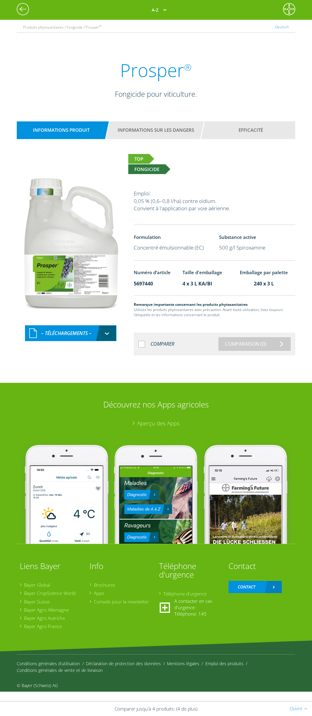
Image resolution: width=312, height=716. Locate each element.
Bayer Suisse (37, 602)
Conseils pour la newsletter (121, 602)
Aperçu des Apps (158, 423)
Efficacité (251, 130)
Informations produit (61, 130)
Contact (246, 587)
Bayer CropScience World (50, 593)
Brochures (104, 585)
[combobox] (70, 333)
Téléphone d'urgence (185, 594)
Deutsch (282, 27)
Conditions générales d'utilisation (48, 663)
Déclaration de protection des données (123, 663)
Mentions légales (183, 663)
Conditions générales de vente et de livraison (60, 670)
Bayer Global (37, 585)
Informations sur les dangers (156, 130)
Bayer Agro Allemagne (46, 610)
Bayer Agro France (43, 626)
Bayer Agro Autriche (44, 618)
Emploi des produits (224, 663)
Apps (99, 593)
